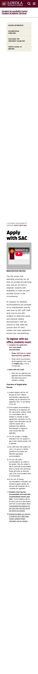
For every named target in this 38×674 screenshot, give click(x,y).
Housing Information (15, 25)
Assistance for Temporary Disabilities (16, 40)
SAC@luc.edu (17, 364)
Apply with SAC (20, 225)
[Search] (29, 4)
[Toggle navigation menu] (34, 4)
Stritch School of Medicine (15, 48)
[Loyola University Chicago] (12, 4)
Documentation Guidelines (13, 32)
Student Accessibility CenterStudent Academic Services (15, 12)
